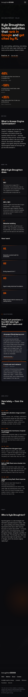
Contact (19, 676)
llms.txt (10, 682)
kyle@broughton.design (7, 680)
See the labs (14, 55)
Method (8, 676)
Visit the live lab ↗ (8, 356)
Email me (4, 55)
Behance (24, 680)
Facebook (4, 682)
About (13, 676)
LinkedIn (18, 680)
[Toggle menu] (25, 2)
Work (2, 676)
